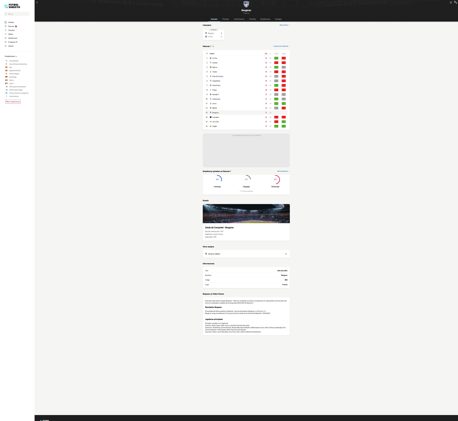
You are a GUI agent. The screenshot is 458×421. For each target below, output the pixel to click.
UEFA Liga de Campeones (17, 87)
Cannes (215, 63)
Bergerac (215, 113)
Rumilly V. (215, 94)
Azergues (215, 117)
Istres (214, 103)
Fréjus (214, 90)
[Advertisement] (246, 152)
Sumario (214, 19)
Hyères (214, 67)
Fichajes (278, 19)
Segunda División (15, 70)
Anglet (214, 126)
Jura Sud (215, 122)
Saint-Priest (216, 85)
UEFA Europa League (16, 90)
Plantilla (252, 19)
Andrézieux (216, 99)
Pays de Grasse (217, 76)
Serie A (11, 80)
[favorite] (450, 2)
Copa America (13, 96)
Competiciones (10, 56)
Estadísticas (265, 19)
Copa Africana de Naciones (18, 64)
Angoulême (216, 81)
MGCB (214, 108)
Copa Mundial (13, 61)
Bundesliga (12, 77)
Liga (10, 67)
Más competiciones (13, 102)
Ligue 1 (11, 83)
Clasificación (239, 19)
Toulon (214, 72)
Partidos (225, 19)
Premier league (14, 74)
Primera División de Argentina (19, 93)
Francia (284, 284)
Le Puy (214, 58)
